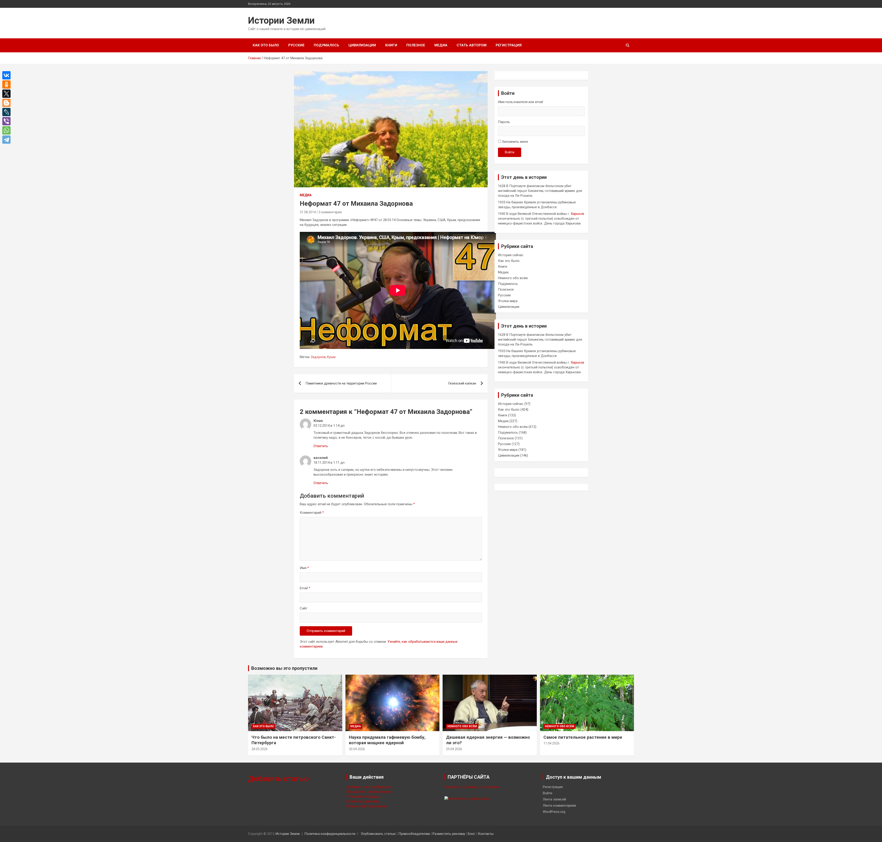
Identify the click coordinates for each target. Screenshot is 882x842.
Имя (304, 568)
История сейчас (510, 255)
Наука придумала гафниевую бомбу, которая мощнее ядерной (387, 740)
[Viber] (7, 121)
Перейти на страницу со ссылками (471, 787)
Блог (471, 834)
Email (305, 588)
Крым (331, 357)
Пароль (504, 122)
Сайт (303, 608)
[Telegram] (7, 139)
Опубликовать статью (378, 834)
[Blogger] (7, 103)
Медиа (440, 45)
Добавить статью (278, 778)
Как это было (266, 45)
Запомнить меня (515, 142)
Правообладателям (414, 834)
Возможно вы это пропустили (284, 668)
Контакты (486, 834)
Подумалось (326, 45)
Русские (296, 45)
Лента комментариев (559, 805)
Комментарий (312, 513)
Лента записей (554, 799)
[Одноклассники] (7, 84)
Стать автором (471, 45)
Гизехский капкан (462, 383)
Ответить (321, 446)
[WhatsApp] (7, 130)
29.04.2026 (454, 749)
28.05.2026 (260, 749)
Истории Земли (281, 20)
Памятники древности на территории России (341, 383)
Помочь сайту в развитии (366, 806)
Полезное (415, 45)
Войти (509, 152)
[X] (7, 94)
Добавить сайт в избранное (368, 787)
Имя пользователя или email (520, 102)
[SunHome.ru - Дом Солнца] (467, 799)
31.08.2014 (308, 212)
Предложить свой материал (368, 792)
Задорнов (318, 357)
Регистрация (509, 45)
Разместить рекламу (362, 801)
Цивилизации (362, 45)
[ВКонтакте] (7, 75)
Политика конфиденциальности (329, 834)
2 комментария (330, 212)
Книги (391, 45)
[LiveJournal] (7, 112)
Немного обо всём (513, 278)
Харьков (577, 214)
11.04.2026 (551, 743)
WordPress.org (554, 812)
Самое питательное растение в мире (582, 737)
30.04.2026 (357, 749)
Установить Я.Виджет (363, 796)
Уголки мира (507, 301)
